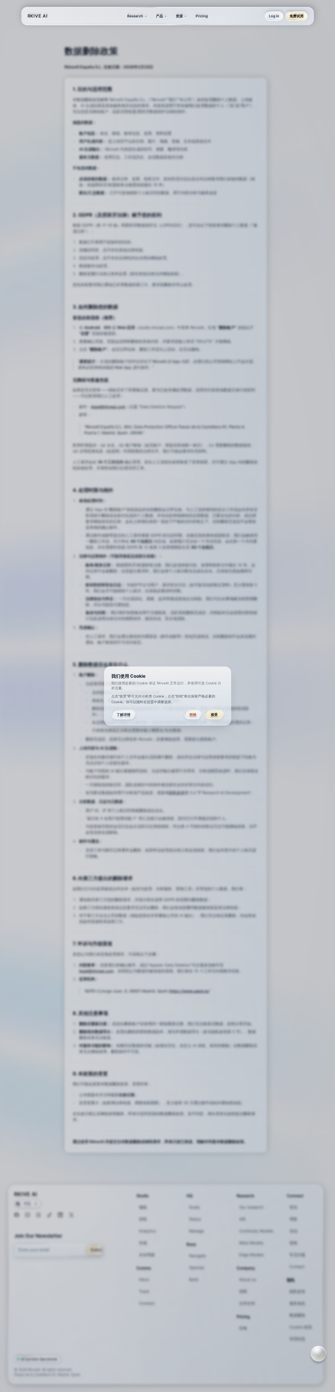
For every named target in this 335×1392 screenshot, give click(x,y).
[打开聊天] (318, 1353)
